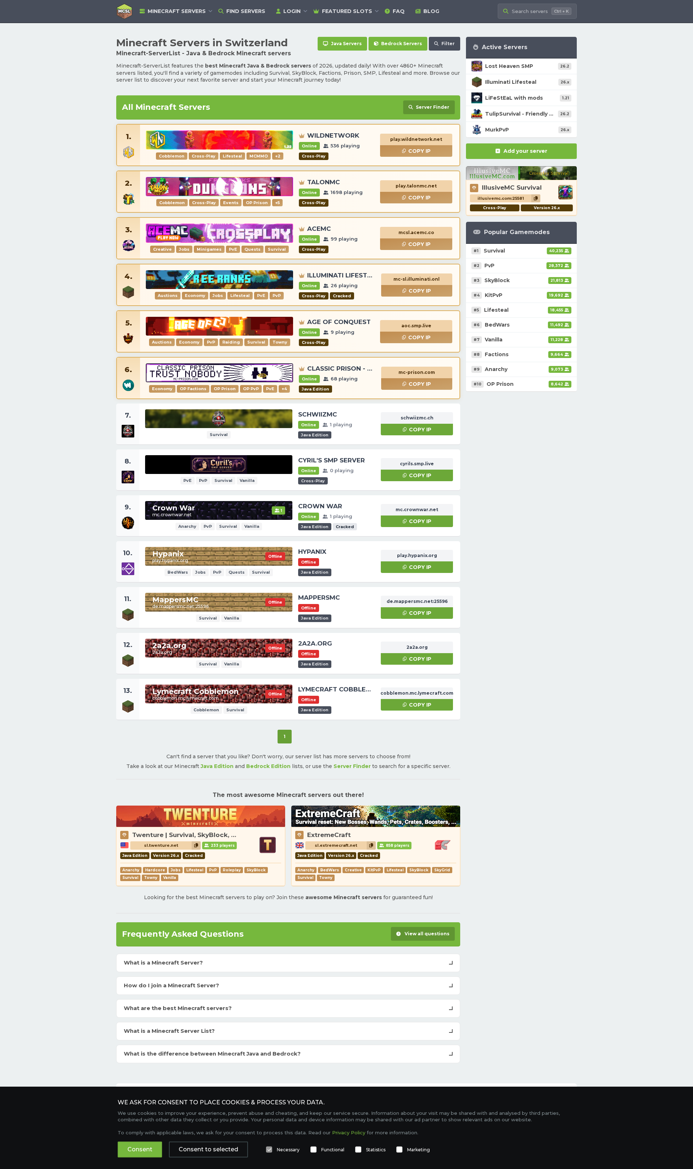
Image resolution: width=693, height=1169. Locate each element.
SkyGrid (442, 870)
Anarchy (130, 870)
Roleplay (232, 870)
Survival (130, 877)
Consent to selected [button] (208, 1149)
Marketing (418, 1149)
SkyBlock (256, 870)
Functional (332, 1149)
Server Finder (352, 766)
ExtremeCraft (329, 834)
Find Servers (245, 11)
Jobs (175, 870)
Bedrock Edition (268, 766)
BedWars (329, 870)
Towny (150, 877)
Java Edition (217, 766)
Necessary (288, 1149)
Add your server (525, 151)
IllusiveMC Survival (512, 187)
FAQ (399, 11)
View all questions (426, 933)
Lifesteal (194, 870)
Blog (431, 11)
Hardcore (155, 870)
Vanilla (169, 877)
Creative (353, 870)
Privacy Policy (348, 1132)
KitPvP (374, 870)
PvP (213, 870)
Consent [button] (139, 1149)
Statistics (375, 1149)
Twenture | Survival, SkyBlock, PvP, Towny (200, 834)
